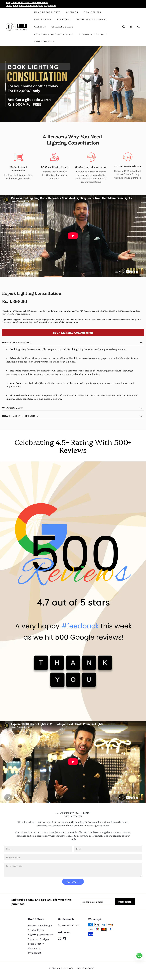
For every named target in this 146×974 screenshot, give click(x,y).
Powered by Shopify (85, 968)
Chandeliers (92, 12)
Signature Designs (38, 939)
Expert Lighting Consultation (31, 293)
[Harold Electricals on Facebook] (64, 938)
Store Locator (44, 41)
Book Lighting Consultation (54, 34)
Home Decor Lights (47, 12)
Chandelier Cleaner (93, 34)
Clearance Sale (62, 26)
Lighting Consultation (40, 934)
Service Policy (36, 929)
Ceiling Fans (42, 19)
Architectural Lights (92, 19)
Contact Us (34, 948)
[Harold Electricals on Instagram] (59, 938)
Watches (40, 26)
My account (34, 952)
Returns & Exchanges (40, 925)
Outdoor (72, 12)
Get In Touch (73, 881)
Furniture (64, 19)
